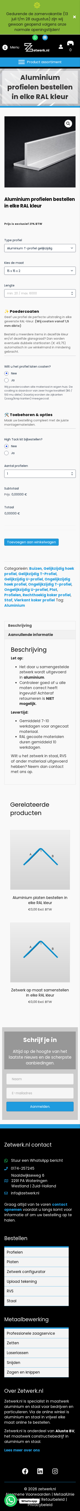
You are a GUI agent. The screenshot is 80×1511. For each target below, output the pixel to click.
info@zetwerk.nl (25, 1193)
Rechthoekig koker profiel (47, 595)
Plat (53, 589)
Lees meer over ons (22, 1450)
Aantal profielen (16, 466)
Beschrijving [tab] (20, 625)
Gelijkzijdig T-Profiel (37, 573)
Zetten (13, 1343)
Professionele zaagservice (31, 1333)
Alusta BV (64, 1431)
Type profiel (13, 240)
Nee (14, 373)
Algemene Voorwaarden (28, 1494)
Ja (13, 380)
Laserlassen (17, 1352)
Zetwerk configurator (26, 1271)
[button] (75, 17)
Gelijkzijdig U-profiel (23, 579)
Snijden (13, 1362)
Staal (11, 1300)
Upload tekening (22, 1281)
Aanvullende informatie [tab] (30, 634)
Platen (13, 1261)
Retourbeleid (53, 1499)
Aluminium (14, 605)
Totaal (9, 507)
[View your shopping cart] (70, 44)
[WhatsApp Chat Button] (10, 1500)
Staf (8, 600)
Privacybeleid (40, 1504)
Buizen (35, 568)
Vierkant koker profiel (34, 600)
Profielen (12, 595)
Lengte (9, 285)
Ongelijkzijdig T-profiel (49, 584)
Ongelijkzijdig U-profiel (26, 589)
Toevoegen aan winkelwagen (31, 542)
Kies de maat (14, 263)
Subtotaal (11, 488)
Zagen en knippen (23, 1372)
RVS (10, 1291)
